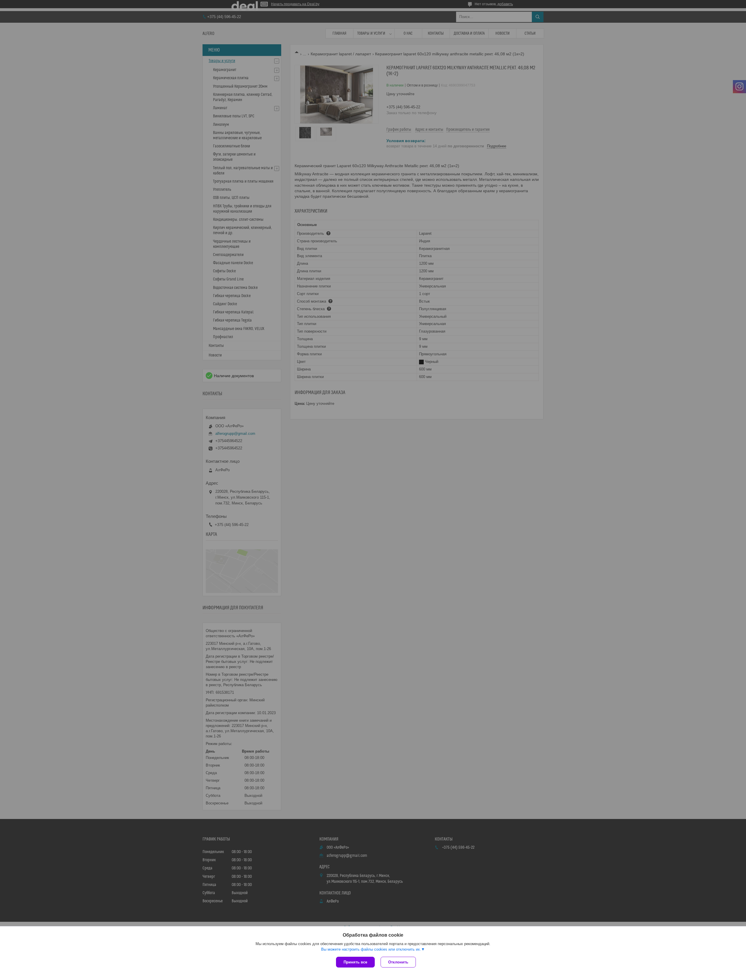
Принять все (355, 962)
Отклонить (398, 962)
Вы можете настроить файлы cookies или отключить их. (371, 949)
